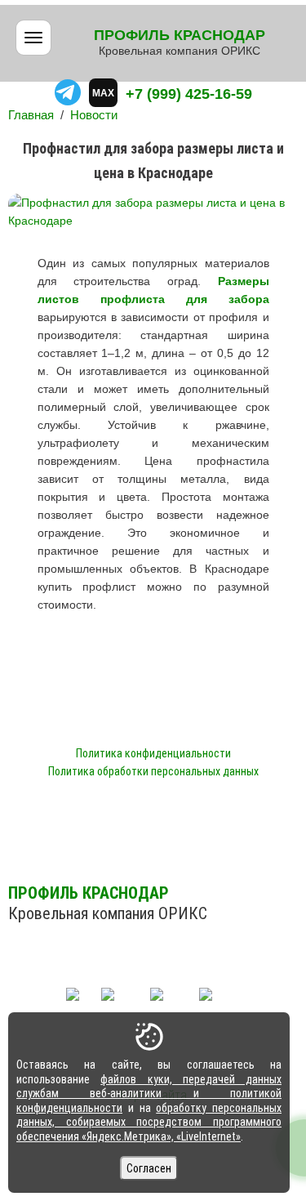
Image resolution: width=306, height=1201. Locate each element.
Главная (31, 115)
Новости (94, 115)
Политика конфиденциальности (153, 753)
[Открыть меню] (33, 38)
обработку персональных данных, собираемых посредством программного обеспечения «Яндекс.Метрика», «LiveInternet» (149, 1122)
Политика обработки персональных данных (153, 771)
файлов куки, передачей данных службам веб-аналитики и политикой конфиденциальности (149, 1093)
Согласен (148, 1168)
